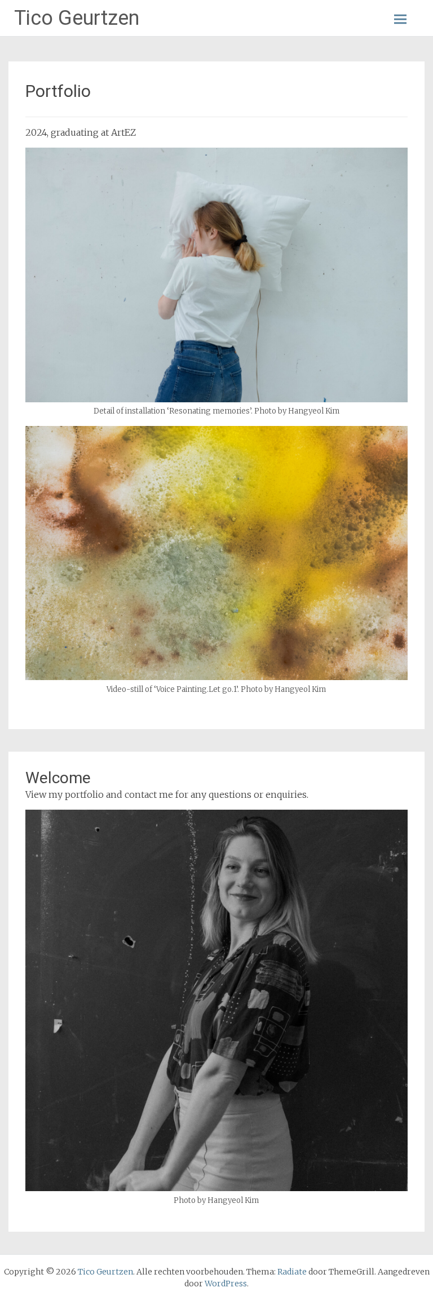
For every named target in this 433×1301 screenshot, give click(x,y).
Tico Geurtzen (76, 18)
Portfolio (58, 91)
